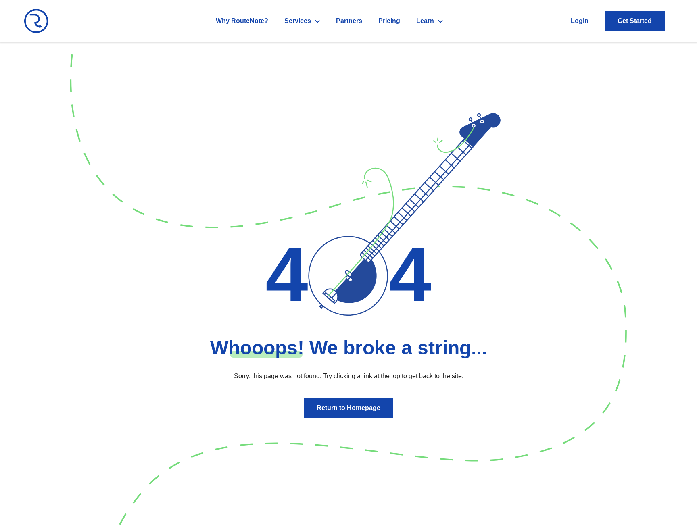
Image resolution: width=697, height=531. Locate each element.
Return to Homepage (348, 407)
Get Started (635, 20)
